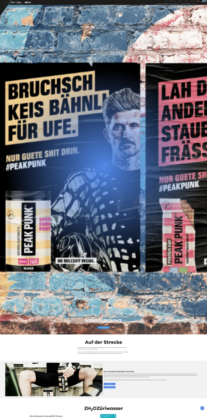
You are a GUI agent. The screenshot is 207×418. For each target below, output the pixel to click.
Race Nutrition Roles (110, 387)
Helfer (167, 1)
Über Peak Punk (109, 383)
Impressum (192, 1)
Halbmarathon (166, 3)
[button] (197, 1)
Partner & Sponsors (173, 1)
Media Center (180, 1)
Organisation (187, 1)
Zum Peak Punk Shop (103, 327)
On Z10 (171, 3)
